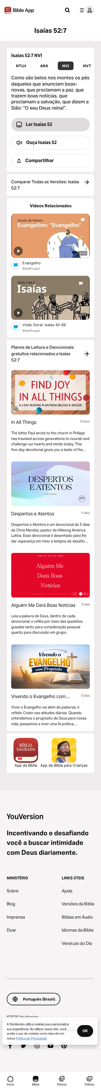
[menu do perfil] (86, 10)
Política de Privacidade (31, 1038)
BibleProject (31, 269)
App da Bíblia (26, 765)
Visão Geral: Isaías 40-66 (49, 324)
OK (85, 1030)
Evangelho (36, 262)
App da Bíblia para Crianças (64, 765)
